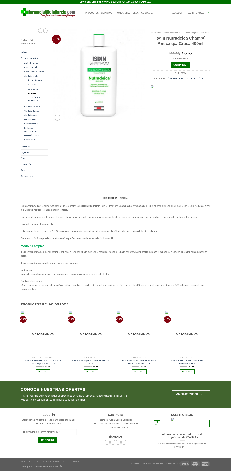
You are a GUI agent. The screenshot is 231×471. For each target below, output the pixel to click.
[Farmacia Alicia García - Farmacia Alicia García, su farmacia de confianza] (48, 12)
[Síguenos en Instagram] (206, 2)
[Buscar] (81, 13)
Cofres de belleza (32, 67)
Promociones (122, 13)
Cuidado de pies (31, 111)
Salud (23, 170)
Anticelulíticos (31, 63)
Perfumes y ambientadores (31, 129)
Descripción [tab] (110, 198)
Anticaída (32, 84)
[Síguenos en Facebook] (203, 2)
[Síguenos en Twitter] (112, 442)
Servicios (106, 13)
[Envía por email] (180, 114)
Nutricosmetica (31, 123)
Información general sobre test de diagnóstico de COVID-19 (182, 436)
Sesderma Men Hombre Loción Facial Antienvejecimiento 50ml (43, 362)
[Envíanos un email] (209, 2)
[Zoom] (57, 118)
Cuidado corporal (32, 106)
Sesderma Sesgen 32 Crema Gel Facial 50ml (91, 362)
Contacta (147, 13)
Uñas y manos (30, 139)
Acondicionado (35, 80)
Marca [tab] (124, 198)
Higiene (25, 152)
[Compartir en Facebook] (169, 114)
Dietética (25, 146)
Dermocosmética (29, 58)
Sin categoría (27, 176)
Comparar (180, 65)
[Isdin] (164, 98)
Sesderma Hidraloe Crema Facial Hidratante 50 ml (187, 362)
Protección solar (31, 135)
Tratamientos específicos (34, 99)
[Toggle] (47, 52)
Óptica (24, 158)
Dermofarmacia (31, 119)
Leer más (43, 372)
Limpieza (32, 93)
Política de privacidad (153, 463)
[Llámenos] (123, 442)
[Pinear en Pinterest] (186, 114)
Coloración (33, 89)
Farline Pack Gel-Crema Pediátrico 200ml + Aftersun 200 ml (139, 362)
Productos (92, 13)
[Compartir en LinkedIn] (191, 114)
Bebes (24, 52)
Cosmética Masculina (34, 71)
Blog (136, 13)
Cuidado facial (31, 115)
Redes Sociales (172, 463)
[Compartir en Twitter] (175, 114)
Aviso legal (136, 463)
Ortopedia (26, 164)
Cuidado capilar (31, 76)
